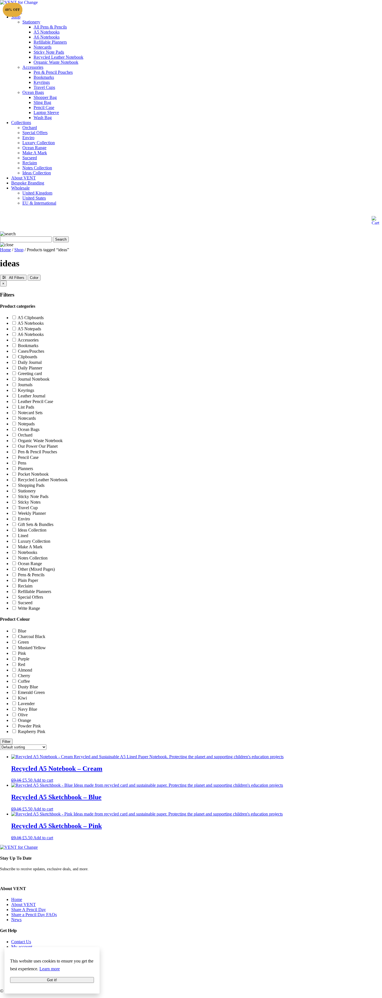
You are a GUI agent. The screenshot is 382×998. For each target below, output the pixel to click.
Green (23, 642)
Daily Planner (30, 368)
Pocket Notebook (33, 474)
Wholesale (20, 188)
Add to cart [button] (43, 780)
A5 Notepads (29, 328)
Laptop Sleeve (46, 112)
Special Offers (35, 132)
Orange (24, 720)
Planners (25, 468)
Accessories (32, 67)
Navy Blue (27, 709)
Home (5, 249)
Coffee (24, 681)
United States (34, 198)
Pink (22, 653)
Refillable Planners (50, 42)
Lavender (26, 703)
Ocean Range (34, 147)
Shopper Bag (45, 97)
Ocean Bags (33, 92)
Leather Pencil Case (35, 401)
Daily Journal (30, 362)
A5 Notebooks (47, 32)
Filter (6, 741)
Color (34, 278)
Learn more (49, 968)
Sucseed (29, 157)
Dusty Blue (28, 686)
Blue (22, 631)
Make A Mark (34, 152)
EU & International (39, 203)
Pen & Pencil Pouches (53, 72)
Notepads (26, 423)
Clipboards (27, 356)
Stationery (31, 22)
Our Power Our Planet (38, 446)
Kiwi (22, 698)
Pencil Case (44, 107)
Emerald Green (31, 692)
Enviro (28, 137)
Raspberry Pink (31, 731)
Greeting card (30, 373)
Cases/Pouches (31, 351)
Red (21, 664)
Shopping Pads (31, 485)
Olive (23, 714)
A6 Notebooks (47, 37)
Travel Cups (44, 87)
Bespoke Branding (27, 183)
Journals (25, 384)
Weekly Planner (32, 513)
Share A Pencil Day (28, 909)
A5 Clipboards (31, 317)
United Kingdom (37, 193)
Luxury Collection (38, 142)
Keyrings (42, 82)
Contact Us (21, 941)
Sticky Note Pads (49, 52)
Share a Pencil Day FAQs (34, 914)
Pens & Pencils (31, 574)
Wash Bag (43, 117)
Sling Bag (42, 102)
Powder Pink (29, 726)
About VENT (23, 178)
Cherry (24, 675)
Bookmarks (44, 77)
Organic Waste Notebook (56, 62)
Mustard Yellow (32, 647)
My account (21, 946)
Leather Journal (31, 395)
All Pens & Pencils (50, 27)
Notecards (42, 47)
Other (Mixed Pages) (36, 569)
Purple (23, 658)
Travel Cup (28, 507)
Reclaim (29, 162)
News (16, 919)
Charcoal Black (31, 636)
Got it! (52, 980)
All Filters (15, 278)
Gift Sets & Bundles (35, 524)
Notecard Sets (30, 412)
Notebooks (27, 552)
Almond (25, 670)
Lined (23, 535)
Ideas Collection (36, 172)
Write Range (29, 608)
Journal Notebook (33, 379)
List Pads (26, 407)
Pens (22, 463)
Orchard (29, 127)
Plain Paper (28, 580)
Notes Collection (37, 167)
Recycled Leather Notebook (58, 57)
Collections (21, 122)
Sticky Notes (29, 502)
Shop (15, 17)
